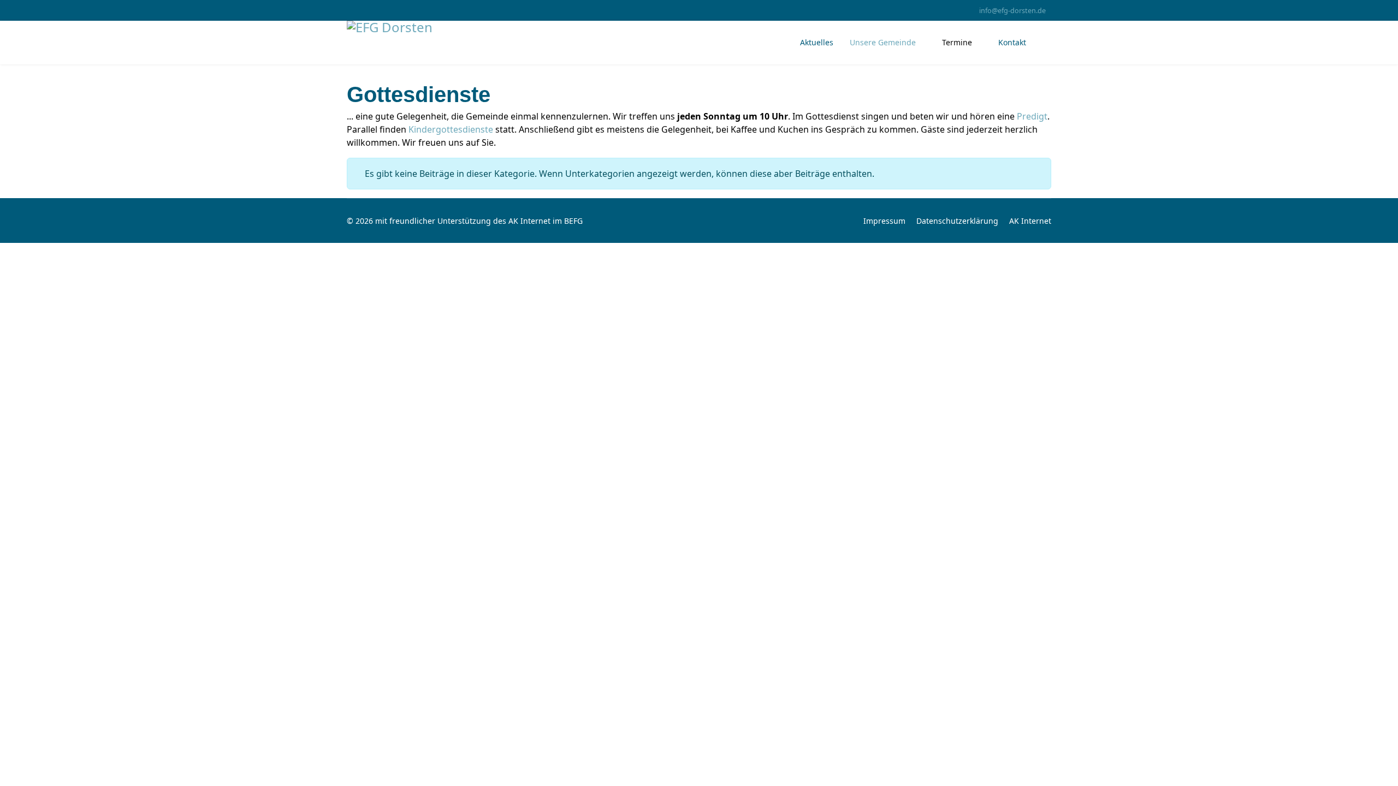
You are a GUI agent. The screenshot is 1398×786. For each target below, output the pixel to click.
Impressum (884, 221)
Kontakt (1012, 42)
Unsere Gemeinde (883, 42)
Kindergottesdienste (450, 129)
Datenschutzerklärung (957, 221)
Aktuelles (816, 42)
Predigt (1032, 116)
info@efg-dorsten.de (1012, 10)
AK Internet (1030, 221)
